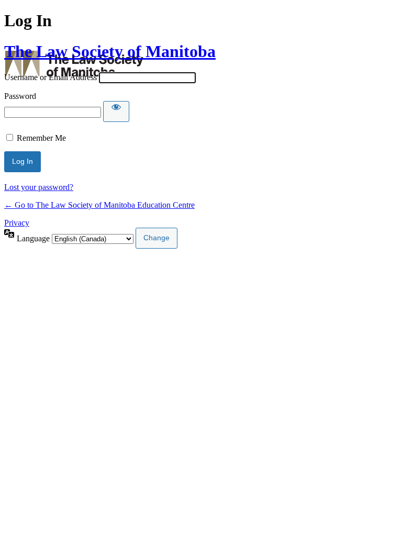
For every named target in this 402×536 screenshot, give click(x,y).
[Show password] (116, 111)
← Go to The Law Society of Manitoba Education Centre (99, 204)
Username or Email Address (50, 77)
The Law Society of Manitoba (110, 51)
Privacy (16, 222)
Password (20, 96)
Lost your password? (38, 187)
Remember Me (41, 137)
